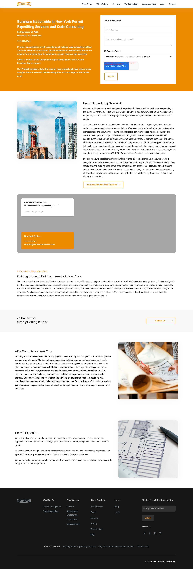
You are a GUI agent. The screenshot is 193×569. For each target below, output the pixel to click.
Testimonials (96, 529)
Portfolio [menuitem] (116, 4)
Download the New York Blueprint (102, 185)
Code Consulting (50, 511)
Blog (116, 506)
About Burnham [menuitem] (149, 4)
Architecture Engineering (72, 513)
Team (93, 512)
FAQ (92, 535)
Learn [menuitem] (162, 4)
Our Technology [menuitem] (131, 4)
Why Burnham (97, 506)
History (94, 523)
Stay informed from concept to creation (116, 546)
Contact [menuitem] (172, 4)
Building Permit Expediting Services (78, 546)
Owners (70, 506)
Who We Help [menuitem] (102, 4)
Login (117, 512)
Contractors (72, 519)
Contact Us (160, 321)
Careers (94, 518)
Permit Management (52, 506)
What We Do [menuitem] (87, 4)
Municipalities (73, 524)
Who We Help (143, 546)
